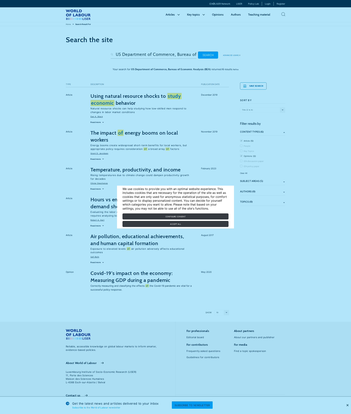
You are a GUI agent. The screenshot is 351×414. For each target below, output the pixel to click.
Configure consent (175, 216)
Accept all (175, 224)
